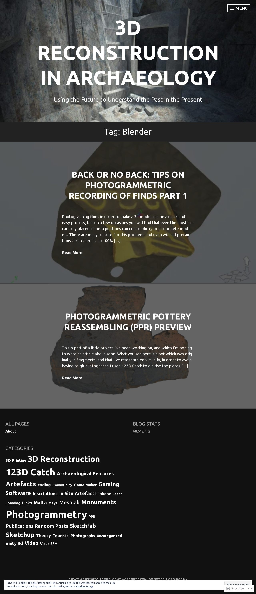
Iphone (104, 494)
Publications (19, 526)
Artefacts (21, 484)
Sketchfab (83, 526)
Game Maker (85, 485)
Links (27, 503)
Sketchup (20, 534)
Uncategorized (109, 536)
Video (31, 543)
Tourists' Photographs (74, 535)
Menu (241, 8)
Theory (43, 535)
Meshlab (69, 502)
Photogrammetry (46, 514)
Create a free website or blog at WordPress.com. (108, 579)
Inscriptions (45, 493)
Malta (40, 502)
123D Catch (30, 472)
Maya (53, 503)
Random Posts (51, 526)
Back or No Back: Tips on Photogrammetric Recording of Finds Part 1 (128, 185)
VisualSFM (49, 544)
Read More (72, 252)
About (10, 431)
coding (44, 484)
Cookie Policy (84, 586)
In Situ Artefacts (78, 493)
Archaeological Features (85, 473)
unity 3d (14, 543)
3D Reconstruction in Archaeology (128, 52)
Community (62, 485)
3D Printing (16, 460)
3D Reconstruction (64, 458)
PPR (92, 517)
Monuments (98, 502)
